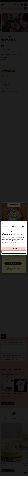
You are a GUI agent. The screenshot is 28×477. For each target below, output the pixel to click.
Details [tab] (14, 226)
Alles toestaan (14, 248)
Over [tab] (23, 226)
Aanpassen (13, 251)
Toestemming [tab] (5, 226)
